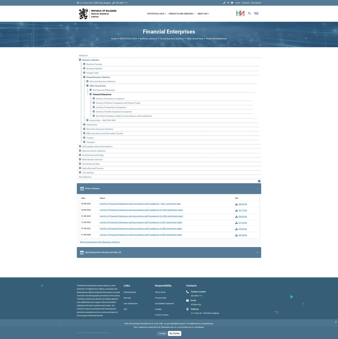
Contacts (246, 3)
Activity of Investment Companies (111, 107)
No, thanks (175, 333)
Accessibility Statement (164, 303)
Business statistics (148, 38)
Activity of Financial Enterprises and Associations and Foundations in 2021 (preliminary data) (141, 222)
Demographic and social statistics (97, 146)
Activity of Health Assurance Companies (114, 112)
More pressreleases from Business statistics (100, 242)
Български (256, 3)
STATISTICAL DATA (156, 14)
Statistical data (130, 292)
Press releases (92, 188)
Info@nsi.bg (196, 304)
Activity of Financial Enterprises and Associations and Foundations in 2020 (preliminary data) (141, 228)
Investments (91, 125)
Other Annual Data (195, 38)
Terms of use (160, 292)
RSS (125, 309)
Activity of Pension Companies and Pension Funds (118, 103)
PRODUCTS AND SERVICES (181, 14)
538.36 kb (242, 216)
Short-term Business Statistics (99, 129)
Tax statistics (88, 172)
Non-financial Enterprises (104, 90)
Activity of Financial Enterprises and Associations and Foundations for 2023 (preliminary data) (141, 210)
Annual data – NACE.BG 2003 (103, 120)
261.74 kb (242, 210)
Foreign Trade (92, 73)
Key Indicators (85, 177)
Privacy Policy (160, 298)
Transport (90, 142)
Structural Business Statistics (103, 81)
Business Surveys (94, 64)
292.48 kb (242, 235)
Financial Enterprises (102, 94)
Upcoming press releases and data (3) (103, 252)
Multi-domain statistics (92, 159)
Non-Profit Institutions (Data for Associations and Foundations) (124, 116)
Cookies (158, 309)
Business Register (94, 68)
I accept (162, 333)
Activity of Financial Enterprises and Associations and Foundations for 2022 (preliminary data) (141, 216)
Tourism (90, 138)
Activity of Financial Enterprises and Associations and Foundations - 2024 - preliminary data (140, 204)
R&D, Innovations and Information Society (104, 133)
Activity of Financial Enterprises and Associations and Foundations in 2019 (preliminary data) (141, 235)
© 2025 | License (161, 315)
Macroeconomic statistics (94, 151)
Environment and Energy (93, 155)
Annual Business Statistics (172, 38)
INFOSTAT (83, 55)
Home (114, 38)
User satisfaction (131, 303)
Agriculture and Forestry (92, 168)
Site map (127, 298)
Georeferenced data (91, 164)
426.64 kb (242, 204)
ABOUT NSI (202, 14)
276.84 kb (242, 229)
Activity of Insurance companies (110, 98)
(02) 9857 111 (121, 3)
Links (237, 3)
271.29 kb (242, 223)
